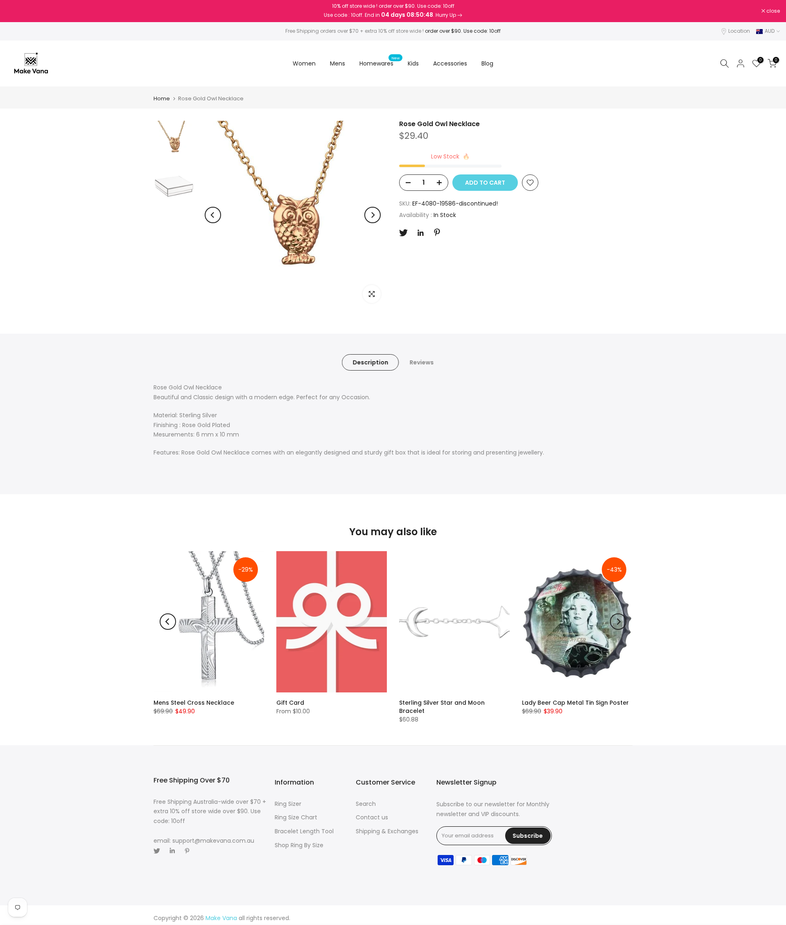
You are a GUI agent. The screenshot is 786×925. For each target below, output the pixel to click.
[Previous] (213, 215)
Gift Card (290, 703)
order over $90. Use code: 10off (463, 30)
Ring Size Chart (296, 817)
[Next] (372, 215)
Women (304, 63)
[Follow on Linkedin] (420, 232)
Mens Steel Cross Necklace (194, 703)
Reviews (421, 362)
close (17, 11)
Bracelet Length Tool (304, 831)
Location (739, 30)
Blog (487, 63)
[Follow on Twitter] (403, 232)
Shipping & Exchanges (387, 831)
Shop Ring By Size (299, 845)
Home (162, 98)
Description (370, 362)
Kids (413, 63)
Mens (337, 63)
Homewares (379, 63)
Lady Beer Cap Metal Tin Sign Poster (575, 703)
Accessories (450, 63)
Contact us (372, 817)
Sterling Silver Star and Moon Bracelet (442, 707)
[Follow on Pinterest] (437, 232)
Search (366, 804)
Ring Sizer (288, 804)
